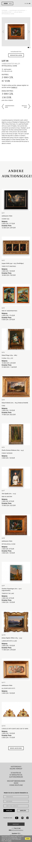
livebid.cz (14, 87)
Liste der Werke (18, 12)
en (27, 3)
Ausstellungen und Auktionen (17, 10)
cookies (9, 840)
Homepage (5, 10)
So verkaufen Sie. (16, 775)
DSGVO (16, 783)
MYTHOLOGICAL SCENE (8, 14)
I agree (28, 838)
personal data (14, 838)
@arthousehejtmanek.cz (16, 830)
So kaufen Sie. (16, 773)
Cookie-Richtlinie (16, 785)
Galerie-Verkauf (16, 769)
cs (25, 3)
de (29, 3)
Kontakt (16, 824)
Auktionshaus (16, 767)
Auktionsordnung (16, 777)
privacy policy (14, 836)
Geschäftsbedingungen (16, 781)
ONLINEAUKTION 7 (7, 12)
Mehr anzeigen (16, 748)
